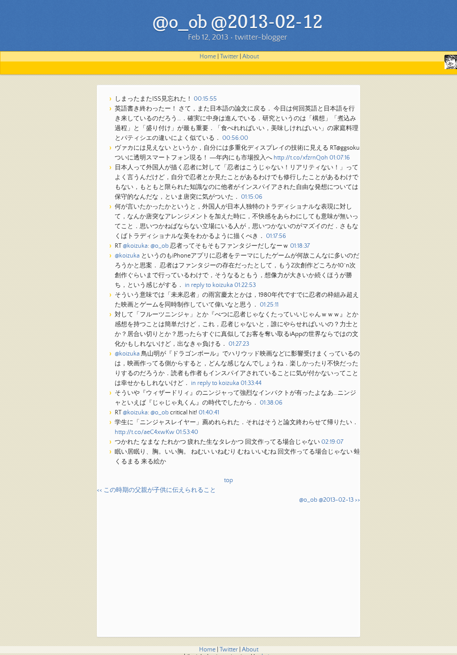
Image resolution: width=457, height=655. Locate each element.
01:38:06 (271, 402)
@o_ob (159, 246)
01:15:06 (251, 197)
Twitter (229, 56)
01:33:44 (251, 383)
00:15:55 (205, 98)
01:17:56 (276, 236)
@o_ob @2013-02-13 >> (329, 500)
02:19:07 (332, 442)
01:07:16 (339, 157)
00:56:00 (235, 138)
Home (207, 56)
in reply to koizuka (209, 285)
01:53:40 (187, 432)
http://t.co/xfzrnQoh (301, 157)
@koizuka (135, 246)
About (250, 56)
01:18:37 (300, 246)
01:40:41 (209, 412)
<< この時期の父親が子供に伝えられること (156, 490)
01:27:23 (238, 344)
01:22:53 (245, 285)
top (228, 480)
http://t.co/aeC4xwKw (144, 432)
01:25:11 (269, 304)
